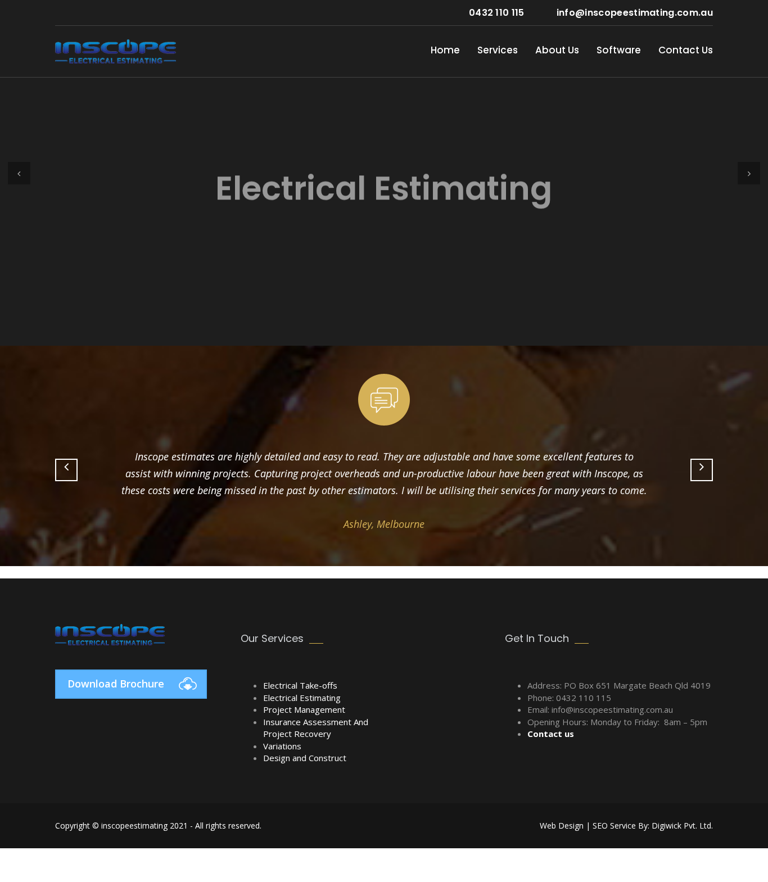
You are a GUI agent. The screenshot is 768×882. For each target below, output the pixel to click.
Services (497, 50)
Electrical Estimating (302, 697)
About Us (557, 50)
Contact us (550, 733)
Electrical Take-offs (300, 685)
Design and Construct (304, 757)
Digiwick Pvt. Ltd (35, 572)
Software (619, 50)
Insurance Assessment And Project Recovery (315, 727)
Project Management (304, 709)
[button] (19, 173)
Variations (282, 746)
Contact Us (685, 50)
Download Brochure (115, 683)
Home (445, 50)
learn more (384, 275)
